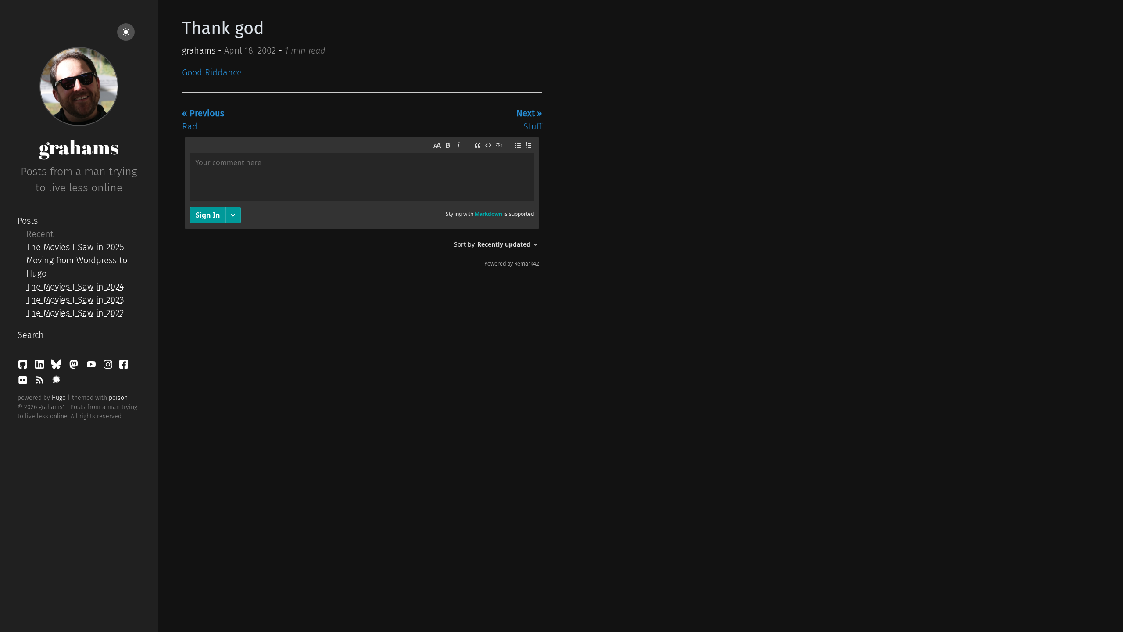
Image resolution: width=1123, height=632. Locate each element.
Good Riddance (212, 72)
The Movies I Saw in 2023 (75, 299)
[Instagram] (109, 366)
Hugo (59, 398)
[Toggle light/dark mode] (126, 32)
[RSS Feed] (40, 382)
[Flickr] (24, 382)
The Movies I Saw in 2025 (75, 247)
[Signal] (56, 382)
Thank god (223, 28)
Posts (28, 220)
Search (31, 335)
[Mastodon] (75, 366)
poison (118, 398)
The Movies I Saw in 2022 (75, 313)
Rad (203, 120)
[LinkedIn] (40, 366)
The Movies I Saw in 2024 (75, 286)
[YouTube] (92, 366)
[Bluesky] (57, 366)
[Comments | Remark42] (362, 204)
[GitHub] (24, 366)
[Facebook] (123, 366)
